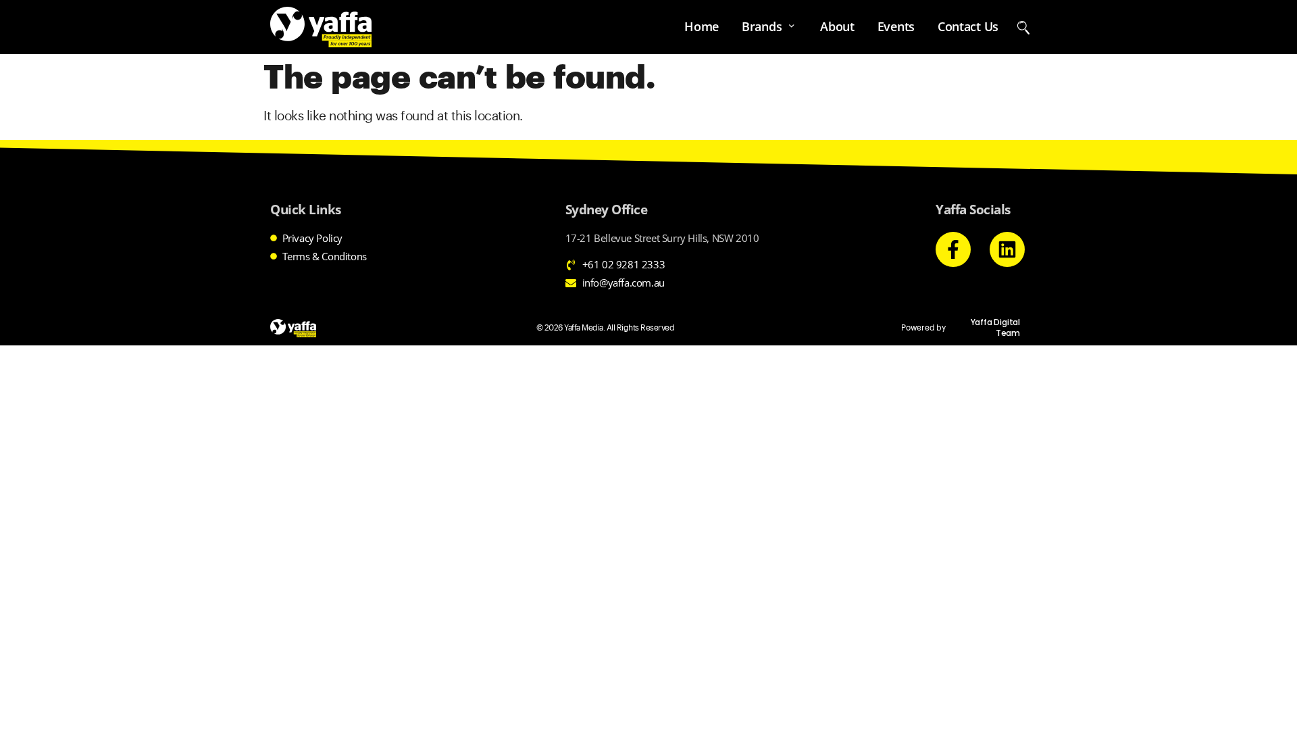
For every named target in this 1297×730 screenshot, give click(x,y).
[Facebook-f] (953, 249)
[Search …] (1023, 26)
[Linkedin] (1007, 249)
